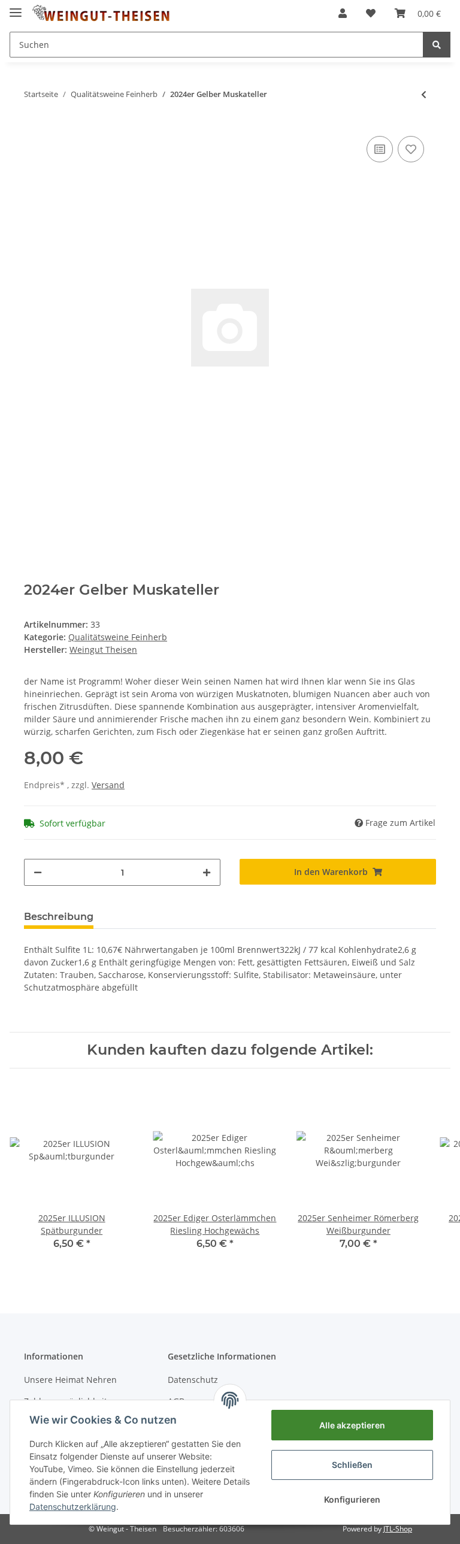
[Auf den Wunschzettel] (411, 149)
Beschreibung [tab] (58, 916)
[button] (342, 13)
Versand (108, 785)
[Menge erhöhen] (206, 872)
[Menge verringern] (38, 872)
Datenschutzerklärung (72, 1506)
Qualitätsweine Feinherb (117, 637)
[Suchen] (436, 44)
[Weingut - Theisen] (100, 13)
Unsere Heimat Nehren (70, 1379)
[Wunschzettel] (370, 13)
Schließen (352, 1465)
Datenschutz (193, 1379)
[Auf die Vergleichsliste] (380, 149)
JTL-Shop (397, 1529)
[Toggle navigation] (16, 7)
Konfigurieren (352, 1499)
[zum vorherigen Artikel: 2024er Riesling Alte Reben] (423, 94)
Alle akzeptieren (352, 1425)
